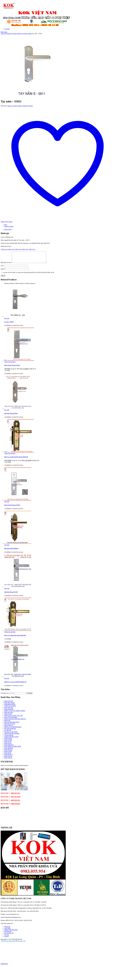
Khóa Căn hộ (8, 756)
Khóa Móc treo (8, 707)
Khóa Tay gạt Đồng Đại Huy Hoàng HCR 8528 (16, 457)
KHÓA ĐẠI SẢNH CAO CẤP (13, 715)
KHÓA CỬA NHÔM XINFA (13, 727)
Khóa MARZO (8, 748)
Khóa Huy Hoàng (9, 702)
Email (3, 269)
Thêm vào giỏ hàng (9, 362)
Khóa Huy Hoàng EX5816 (11, 413)
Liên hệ (6, 936)
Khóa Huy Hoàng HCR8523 (11, 548)
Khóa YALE (8, 743)
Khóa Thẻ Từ (8, 758)
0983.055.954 (15, 793)
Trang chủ (3, 33)
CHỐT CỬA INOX (10, 706)
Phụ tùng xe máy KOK (11, 732)
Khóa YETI (7, 753)
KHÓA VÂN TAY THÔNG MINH (14, 710)
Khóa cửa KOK (8, 709)
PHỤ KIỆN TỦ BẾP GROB (12, 746)
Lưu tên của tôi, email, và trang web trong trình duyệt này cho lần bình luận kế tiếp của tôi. (28, 272)
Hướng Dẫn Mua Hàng (11, 930)
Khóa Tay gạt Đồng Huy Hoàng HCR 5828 (15, 635)
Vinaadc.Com (21, 941)
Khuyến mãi (7, 931)
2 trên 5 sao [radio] (11, 249)
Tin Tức (6, 934)
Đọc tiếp (6, 318)
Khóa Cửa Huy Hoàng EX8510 (12, 365)
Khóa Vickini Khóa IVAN (11, 722)
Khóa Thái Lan (8, 725)
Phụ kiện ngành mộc (10, 728)
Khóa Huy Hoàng (12, 33)
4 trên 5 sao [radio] (24, 249)
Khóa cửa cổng (8, 712)
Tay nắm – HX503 (9, 322)
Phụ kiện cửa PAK (9, 723)
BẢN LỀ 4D (8, 714)
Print (5, 225)
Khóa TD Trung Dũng (10, 717)
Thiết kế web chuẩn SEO (8, 941)
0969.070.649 (15, 804)
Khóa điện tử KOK (9, 704)
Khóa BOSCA (8, 754)
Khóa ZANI (7, 741)
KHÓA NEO (8, 738)
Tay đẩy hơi (7, 730)
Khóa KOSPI (8, 740)
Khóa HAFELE (8, 745)
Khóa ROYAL (8, 749)
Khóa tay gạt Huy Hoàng (24, 33)
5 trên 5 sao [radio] (31, 249)
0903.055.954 (15, 800)
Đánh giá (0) (8, 229)
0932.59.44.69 (15, 797)
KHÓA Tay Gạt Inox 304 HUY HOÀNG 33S (15, 682)
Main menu (4, 32)
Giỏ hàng (7, 29)
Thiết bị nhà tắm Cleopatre (11, 733)
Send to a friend (8, 226)
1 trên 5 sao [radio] (4, 249)
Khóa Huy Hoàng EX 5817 (11, 592)
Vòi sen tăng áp (8, 735)
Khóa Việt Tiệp (8, 701)
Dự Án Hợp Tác (9, 933)
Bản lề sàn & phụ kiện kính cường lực (15, 719)
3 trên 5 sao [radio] (18, 249)
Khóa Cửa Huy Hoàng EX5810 (12, 505)
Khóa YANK (8, 751)
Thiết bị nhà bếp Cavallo (11, 736)
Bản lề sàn (7, 720)
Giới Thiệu (7, 928)
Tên (2, 265)
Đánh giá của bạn (6, 246)
